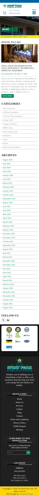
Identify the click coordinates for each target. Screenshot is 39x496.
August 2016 (8, 308)
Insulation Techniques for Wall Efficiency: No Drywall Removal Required (17, 68)
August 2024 (8, 202)
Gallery (19, 409)
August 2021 (8, 304)
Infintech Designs (26, 494)
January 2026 (8, 175)
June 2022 (7, 272)
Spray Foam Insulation (11, 147)
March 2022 (7, 280)
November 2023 (9, 237)
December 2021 (9, 292)
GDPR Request (19, 426)
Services (19, 406)
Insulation (7, 135)
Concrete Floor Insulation (13, 116)
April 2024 (7, 218)
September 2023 (9, 245)
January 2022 (8, 288)
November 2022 (9, 265)
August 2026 (8, 160)
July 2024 (6, 206)
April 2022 (7, 276)
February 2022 (8, 284)
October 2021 (8, 300)
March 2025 (7, 183)
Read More (7, 96)
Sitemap (19, 429)
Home (19, 399)
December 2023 (9, 234)
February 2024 (8, 226)
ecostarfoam (8, 74)
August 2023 (8, 249)
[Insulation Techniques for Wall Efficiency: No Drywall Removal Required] (19, 53)
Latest (5, 139)
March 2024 (7, 222)
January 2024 (8, 230)
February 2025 (8, 187)
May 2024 (7, 214)
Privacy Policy (19, 423)
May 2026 (7, 171)
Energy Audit (8, 120)
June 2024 (7, 210)
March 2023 (7, 257)
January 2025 (8, 191)
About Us (19, 402)
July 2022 (6, 269)
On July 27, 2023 (20, 74)
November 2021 (9, 296)
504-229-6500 (14, 13)
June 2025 (7, 179)
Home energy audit (10, 132)
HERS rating (8, 128)
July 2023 (6, 253)
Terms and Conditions (19, 419)
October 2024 (8, 195)
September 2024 (9, 199)
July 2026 (6, 164)
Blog (20, 412)
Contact (19, 416)
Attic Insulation (9, 108)
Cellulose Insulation (10, 112)
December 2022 (9, 261)
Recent (5, 143)
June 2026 (7, 167)
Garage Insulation (10, 124)
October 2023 (8, 241)
